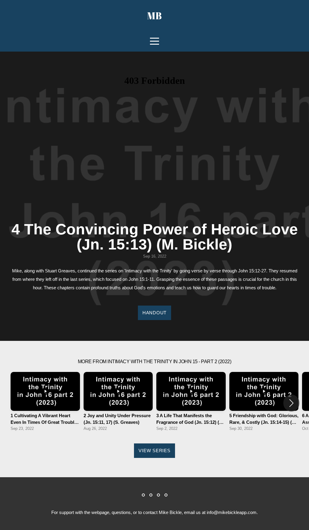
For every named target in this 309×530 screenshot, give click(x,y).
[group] (45, 403)
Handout (154, 312)
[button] (291, 403)
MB (154, 15)
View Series (154, 450)
